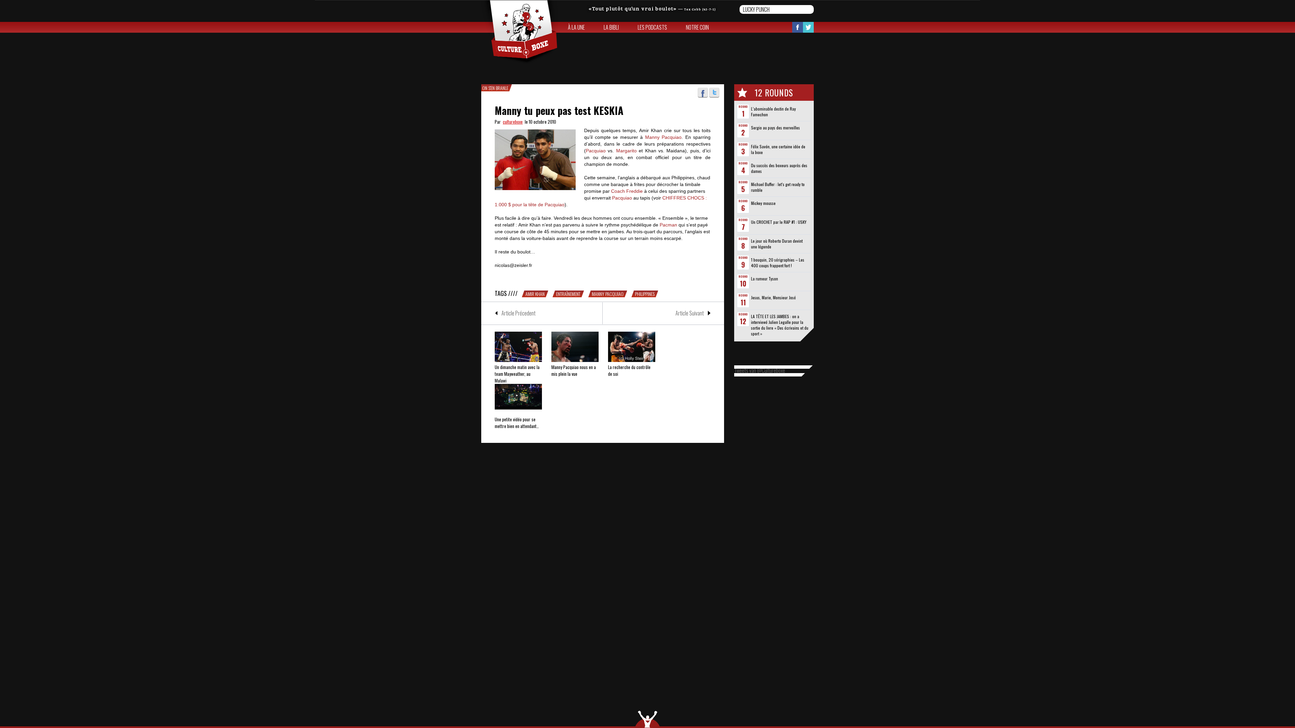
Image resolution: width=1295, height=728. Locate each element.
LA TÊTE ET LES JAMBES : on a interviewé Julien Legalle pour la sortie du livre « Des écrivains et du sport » (779, 324)
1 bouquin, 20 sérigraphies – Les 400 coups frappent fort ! (777, 262)
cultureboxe (513, 121)
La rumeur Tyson (764, 278)
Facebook (797, 27)
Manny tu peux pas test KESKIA (559, 110)
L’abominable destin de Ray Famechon (773, 111)
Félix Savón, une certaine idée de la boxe (778, 149)
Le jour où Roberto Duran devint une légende (777, 243)
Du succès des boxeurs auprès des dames (779, 168)
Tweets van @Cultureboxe (759, 370)
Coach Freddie (627, 191)
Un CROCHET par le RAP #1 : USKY (778, 222)
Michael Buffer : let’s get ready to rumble (778, 187)
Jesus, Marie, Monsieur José (773, 297)
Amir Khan (535, 294)
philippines (645, 294)
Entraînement (568, 294)
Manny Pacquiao (663, 137)
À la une (576, 27)
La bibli (611, 27)
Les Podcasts (652, 27)
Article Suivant (689, 313)
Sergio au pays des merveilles (775, 127)
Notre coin (697, 27)
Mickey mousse (763, 203)
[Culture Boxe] (519, 32)
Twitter (808, 27)
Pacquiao (596, 150)
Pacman (668, 225)
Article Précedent (518, 313)
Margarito (626, 150)
